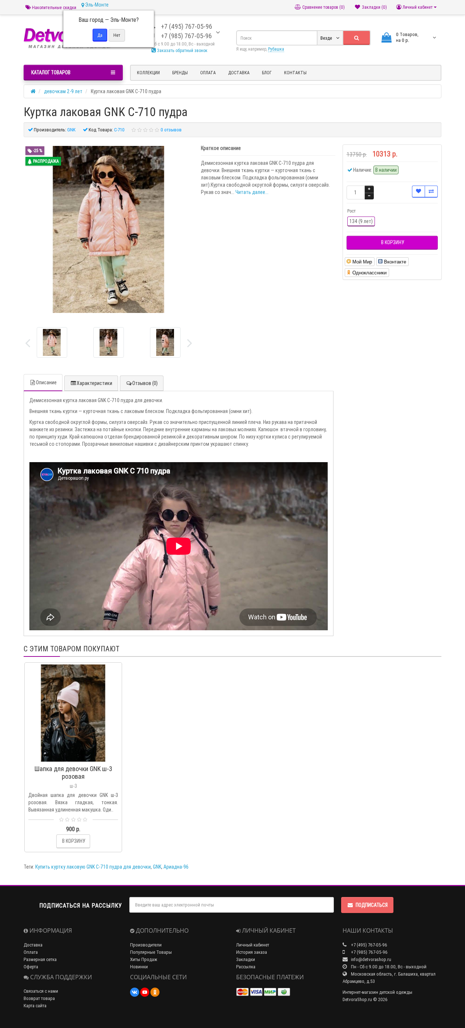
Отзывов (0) (145, 383)
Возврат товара (39, 998)
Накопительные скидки (53, 7)
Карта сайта (35, 1006)
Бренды (180, 72)
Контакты (295, 72)
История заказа (251, 952)
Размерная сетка (40, 959)
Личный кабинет (252, 945)
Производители (146, 945)
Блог (267, 72)
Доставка (239, 72)
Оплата (208, 72)
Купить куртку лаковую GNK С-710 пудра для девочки (93, 867)
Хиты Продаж (143, 959)
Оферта (31, 967)
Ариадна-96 (176, 867)
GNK (157, 867)
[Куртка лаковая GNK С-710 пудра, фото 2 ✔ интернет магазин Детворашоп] (165, 342)
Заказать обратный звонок (181, 50)
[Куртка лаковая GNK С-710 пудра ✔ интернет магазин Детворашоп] (52, 342)
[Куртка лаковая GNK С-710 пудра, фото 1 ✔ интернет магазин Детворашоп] (108, 342)
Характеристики (94, 383)
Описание (46, 382)
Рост (351, 211)
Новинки (139, 967)
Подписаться (372, 905)
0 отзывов (171, 130)
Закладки (245, 959)
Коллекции (148, 72)
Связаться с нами (41, 991)
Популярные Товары (151, 952)
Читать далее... (251, 192)
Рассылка (245, 967)
